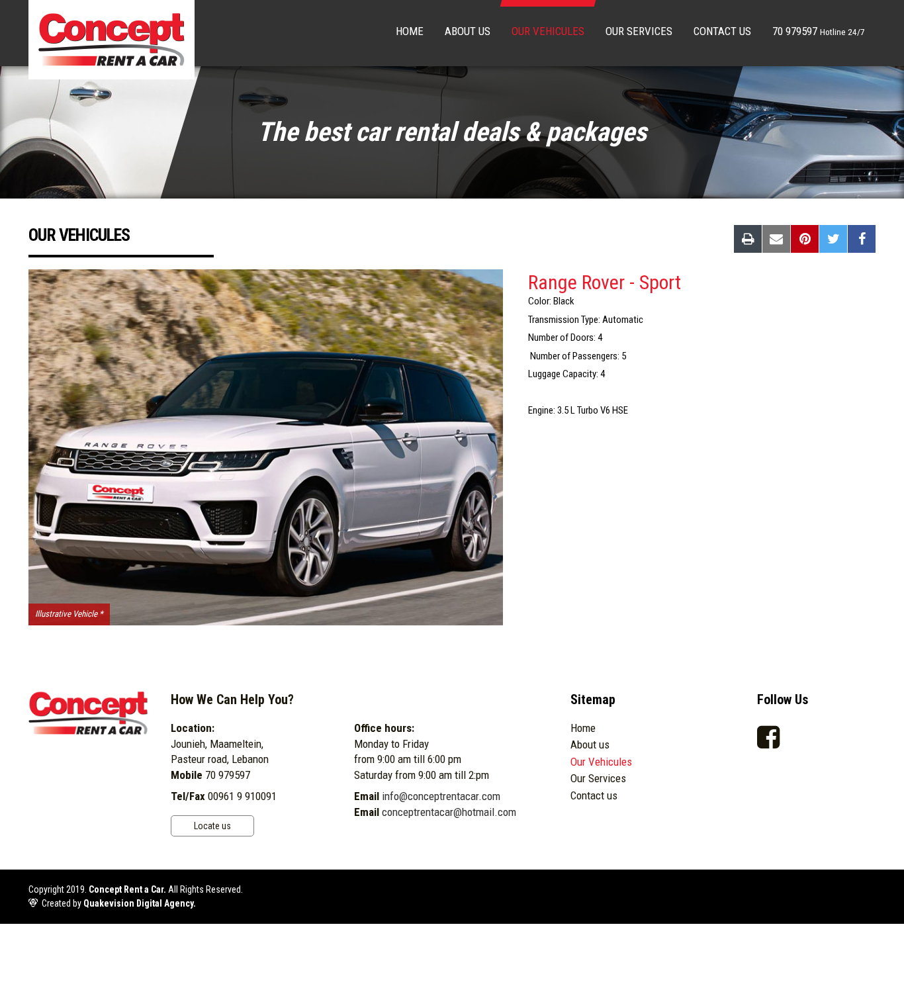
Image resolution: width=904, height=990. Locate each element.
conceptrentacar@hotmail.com (449, 812)
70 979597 (818, 31)
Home (410, 31)
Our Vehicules (548, 31)
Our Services (639, 31)
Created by (119, 903)
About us (467, 31)
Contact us (722, 31)
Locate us (212, 826)
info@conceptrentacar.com (441, 796)
